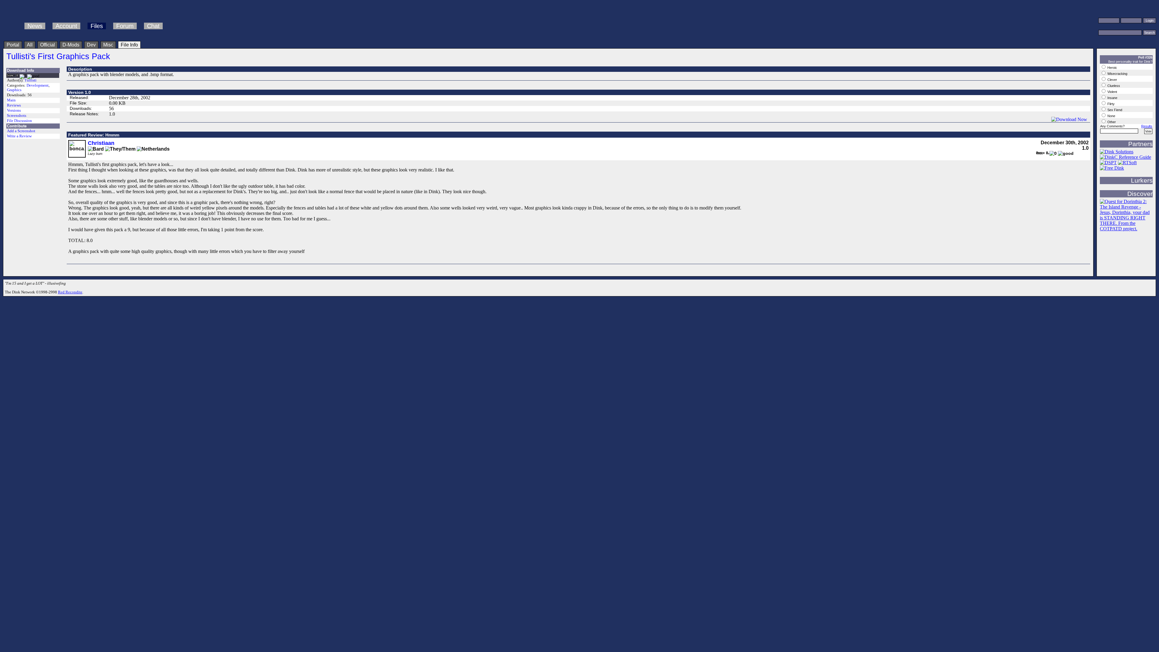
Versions (14, 110)
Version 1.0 (79, 92)
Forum (125, 26)
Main (11, 100)
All (30, 44)
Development (38, 85)
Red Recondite (70, 292)
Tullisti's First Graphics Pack (58, 56)
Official (47, 44)
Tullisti (30, 80)
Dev (91, 44)
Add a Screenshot (21, 131)
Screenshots (16, 115)
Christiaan (101, 143)
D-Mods (70, 44)
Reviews (14, 105)
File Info (129, 44)
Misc (108, 44)
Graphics (14, 90)
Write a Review (19, 136)
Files (97, 26)
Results (1146, 126)
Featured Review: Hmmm (93, 135)
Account (66, 26)
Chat (153, 26)
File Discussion (19, 121)
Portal (13, 44)
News (34, 26)
